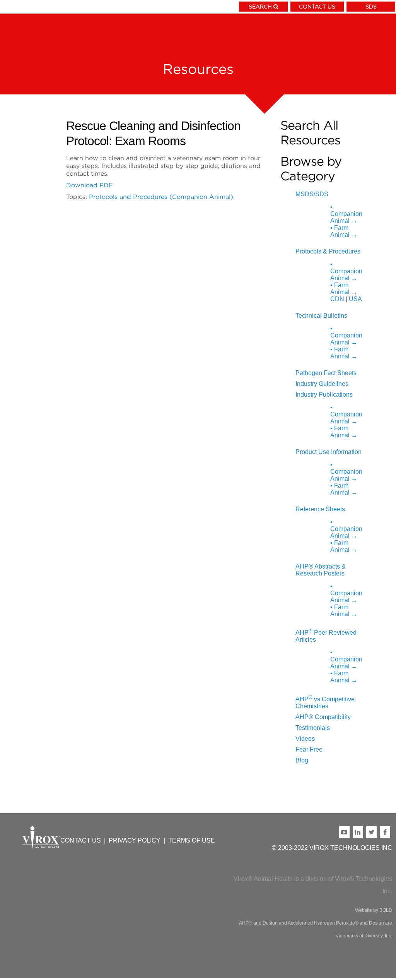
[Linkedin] (359, 832)
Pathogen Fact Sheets (326, 373)
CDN (337, 299)
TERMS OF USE (191, 840)
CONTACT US (317, 6)
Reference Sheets (320, 509)
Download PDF (89, 185)
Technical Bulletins (321, 315)
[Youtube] (346, 832)
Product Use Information (328, 452)
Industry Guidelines (321, 383)
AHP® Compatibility (323, 717)
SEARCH (260, 6)
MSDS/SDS (311, 194)
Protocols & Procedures (327, 251)
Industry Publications (324, 394)
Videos (305, 738)
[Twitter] (373, 832)
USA (355, 299)
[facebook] (386, 832)
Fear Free (309, 749)
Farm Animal (343, 231)
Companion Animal (346, 214)
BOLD (385, 910)
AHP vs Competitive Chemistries (325, 702)
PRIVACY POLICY (134, 840)
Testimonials (312, 728)
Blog (301, 760)
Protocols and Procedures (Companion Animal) (161, 196)
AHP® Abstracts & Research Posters (320, 570)
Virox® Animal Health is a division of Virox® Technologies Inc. (313, 884)
